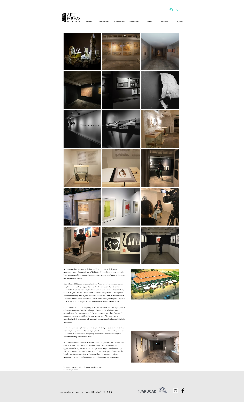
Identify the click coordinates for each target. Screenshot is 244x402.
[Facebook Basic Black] (182, 390)
